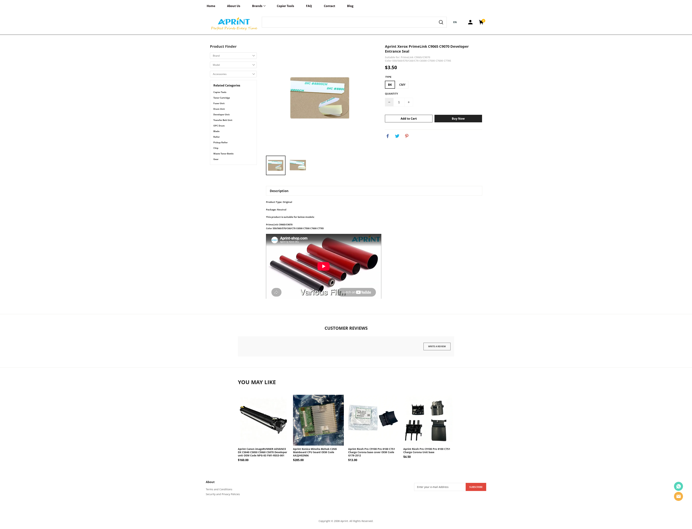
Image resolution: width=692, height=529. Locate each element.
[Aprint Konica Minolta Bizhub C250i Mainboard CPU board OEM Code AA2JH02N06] (318, 420)
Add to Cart (409, 119)
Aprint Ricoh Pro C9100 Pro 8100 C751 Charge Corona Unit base (426, 450)
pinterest (406, 136)
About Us (233, 6)
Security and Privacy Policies (223, 494)
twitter (397, 136)
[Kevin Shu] (678, 486)
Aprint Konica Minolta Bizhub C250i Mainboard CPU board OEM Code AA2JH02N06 (315, 452)
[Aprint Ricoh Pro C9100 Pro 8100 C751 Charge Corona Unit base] (428, 420)
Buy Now (458, 119)
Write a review (437, 346)
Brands (257, 6)
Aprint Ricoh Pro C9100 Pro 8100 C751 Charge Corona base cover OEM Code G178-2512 (371, 452)
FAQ (309, 6)
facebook (387, 136)
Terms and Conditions (219, 489)
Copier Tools (285, 6)
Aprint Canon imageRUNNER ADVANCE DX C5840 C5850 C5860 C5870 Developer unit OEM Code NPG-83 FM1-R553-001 (262, 452)
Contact (329, 6)
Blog (350, 6)
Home (211, 6)
